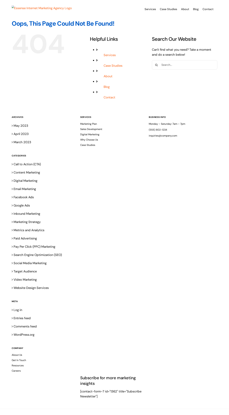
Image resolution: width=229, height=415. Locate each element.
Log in (18, 310)
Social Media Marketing (30, 263)
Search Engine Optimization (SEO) (38, 255)
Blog (107, 87)
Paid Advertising (25, 238)
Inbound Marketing (27, 214)
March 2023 (22, 142)
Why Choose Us (89, 139)
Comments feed (25, 326)
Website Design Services (31, 288)
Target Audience (25, 271)
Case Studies (113, 66)
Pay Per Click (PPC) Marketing (34, 247)
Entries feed (22, 318)
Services (110, 55)
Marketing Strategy (27, 222)
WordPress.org (24, 335)
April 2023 (21, 134)
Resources (18, 365)
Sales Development (91, 129)
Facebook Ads (24, 197)
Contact (109, 97)
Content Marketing (27, 172)
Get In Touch (19, 360)
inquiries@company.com (163, 135)
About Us (17, 355)
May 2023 (21, 126)
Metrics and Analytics (29, 230)
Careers (16, 370)
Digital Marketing (25, 181)
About (108, 76)
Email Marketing (25, 189)
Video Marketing (25, 280)
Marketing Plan (88, 123)
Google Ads (22, 205)
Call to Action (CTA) (27, 164)
